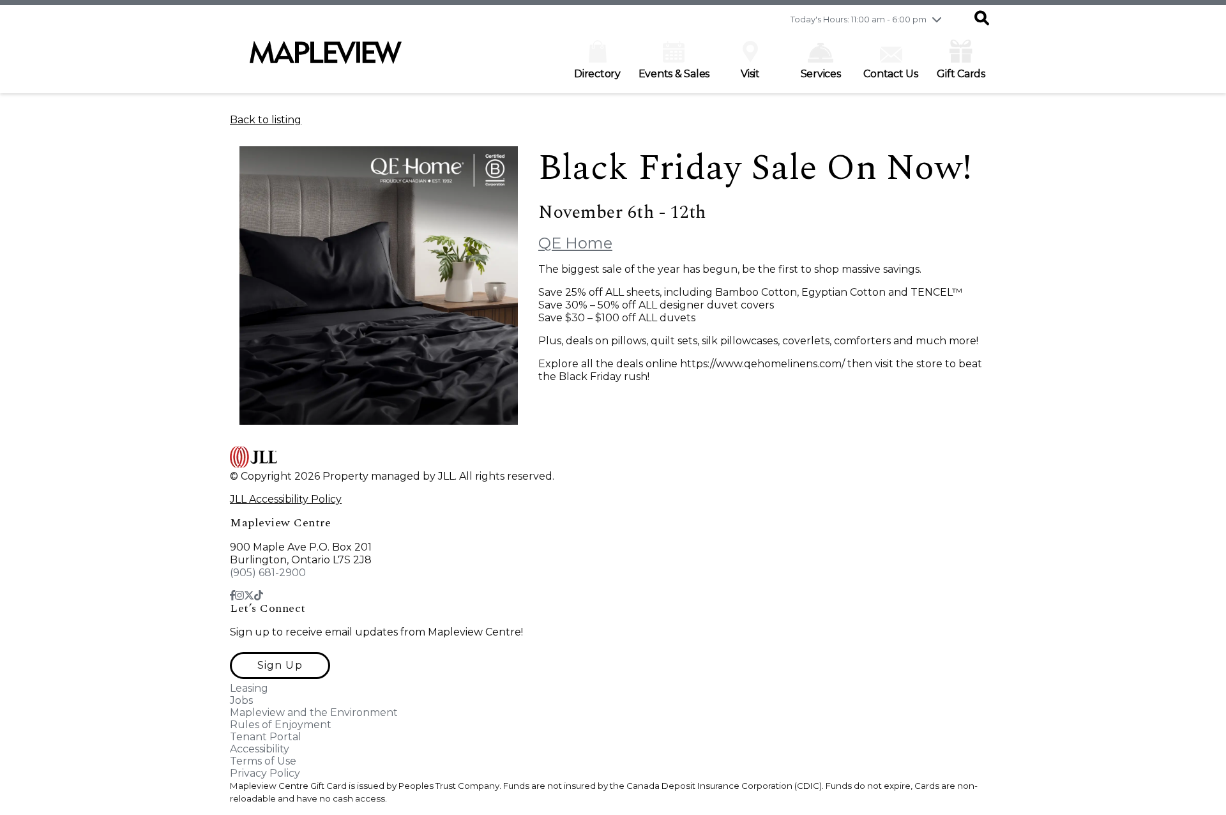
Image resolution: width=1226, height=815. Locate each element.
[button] (981, 19)
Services (821, 74)
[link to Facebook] (232, 596)
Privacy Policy (265, 773)
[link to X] (249, 596)
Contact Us (890, 74)
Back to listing (265, 120)
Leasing (249, 688)
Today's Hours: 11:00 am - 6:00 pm (859, 19)
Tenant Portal (265, 737)
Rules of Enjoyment (280, 725)
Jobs (241, 700)
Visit (750, 74)
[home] (325, 58)
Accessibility (259, 749)
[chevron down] (937, 19)
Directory (597, 74)
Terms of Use (263, 761)
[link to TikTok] (258, 596)
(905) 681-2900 (268, 573)
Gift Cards (961, 74)
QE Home (575, 243)
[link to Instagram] (239, 596)
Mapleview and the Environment (314, 712)
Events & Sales (674, 74)
